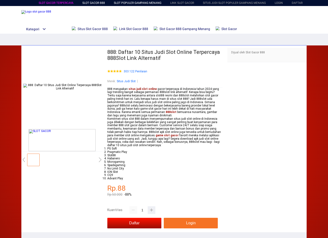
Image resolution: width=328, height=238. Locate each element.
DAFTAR (297, 3)
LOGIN (279, 3)
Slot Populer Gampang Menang (137, 3)
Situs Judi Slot (126, 81)
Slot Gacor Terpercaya (56, 3)
